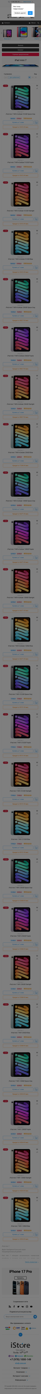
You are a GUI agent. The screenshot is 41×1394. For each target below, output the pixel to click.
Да (30, 13)
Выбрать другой (20, 13)
